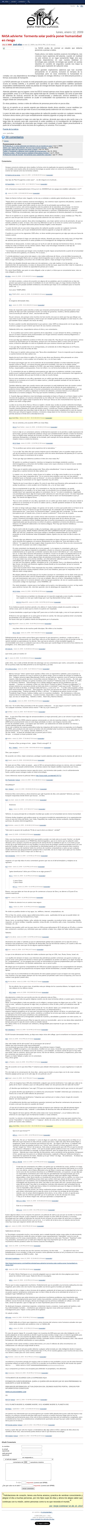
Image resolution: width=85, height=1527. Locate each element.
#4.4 (10, 623)
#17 (6, 866)
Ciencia (6, 141)
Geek (18, 443)
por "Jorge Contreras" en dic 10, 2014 (66, 1506)
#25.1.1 (15, 1135)
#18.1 (11, 906)
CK (9, 1399)
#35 (6, 1425)
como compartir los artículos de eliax (42, 1519)
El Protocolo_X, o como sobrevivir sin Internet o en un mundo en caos (27, 146)
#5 (6, 649)
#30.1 (11, 1328)
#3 (6, 193)
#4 (6, 276)
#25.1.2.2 (19, 1210)
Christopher (11, 856)
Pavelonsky (11, 780)
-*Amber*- (15, 747)
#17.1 (11, 876)
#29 (6, 1269)
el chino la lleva (12, 669)
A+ (81, 6)
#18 (6, 897)
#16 (6, 856)
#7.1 (10, 701)
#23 (6, 1039)
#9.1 (10, 747)
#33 (6, 1399)
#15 (6, 834)
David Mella (10, 184)
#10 (6, 760)
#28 (6, 1258)
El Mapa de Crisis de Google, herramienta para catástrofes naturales (27, 155)
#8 (6, 712)
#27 (6, 1246)
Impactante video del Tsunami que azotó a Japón (20, 149)
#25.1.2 (15, 1162)
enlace (18, 780)
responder (49, 175)
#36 (6, 1436)
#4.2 (10, 305)
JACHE (14, 701)
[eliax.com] (43, 17)
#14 (6, 825)
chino (9, 276)
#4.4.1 (14, 633)
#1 (6, 175)
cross (9, 1317)
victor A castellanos (13, 1258)
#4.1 (10, 294)
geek (18, 633)
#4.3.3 (14, 591)
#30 (6, 1317)
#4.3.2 (14, 443)
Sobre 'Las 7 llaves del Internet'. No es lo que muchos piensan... (25, 148)
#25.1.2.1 (19, 1201)
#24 (6, 1062)
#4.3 (10, 418)
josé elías (17, 44)
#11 (6, 780)
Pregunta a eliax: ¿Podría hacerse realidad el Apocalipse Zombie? (26, 153)
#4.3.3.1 (18, 602)
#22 (6, 1029)
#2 (6, 184)
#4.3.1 (14, 427)
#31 (6, 1357)
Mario (10, 1409)
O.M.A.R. (10, 649)
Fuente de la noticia (10, 129)
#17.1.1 (15, 886)
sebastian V (11, 1029)
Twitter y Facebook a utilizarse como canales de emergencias (24, 151)
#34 (6, 1409)
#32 (6, 1373)
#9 (6, 738)
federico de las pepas (13, 175)
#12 (6, 789)
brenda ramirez (12, 1425)
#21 (6, 981)
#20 (6, 949)
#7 (6, 669)
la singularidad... (47, 1512)
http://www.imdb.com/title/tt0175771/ (48, 775)
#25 (6, 1078)
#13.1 (11, 809)
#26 (6, 1226)
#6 (6, 658)
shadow (10, 1436)
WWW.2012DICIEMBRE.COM (15, 1392)
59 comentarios (14, 137)
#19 (6, 937)
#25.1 (11, 1126)
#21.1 (11, 992)
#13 (6, 800)
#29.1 (11, 1280)
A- (78, 6)
